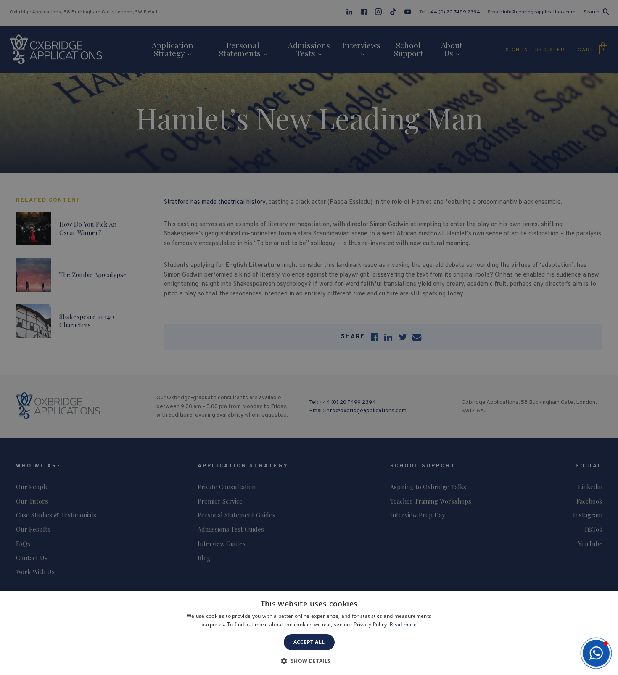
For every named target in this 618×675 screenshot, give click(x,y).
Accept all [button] (309, 642)
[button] (596, 653)
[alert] (309, 337)
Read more (403, 624)
